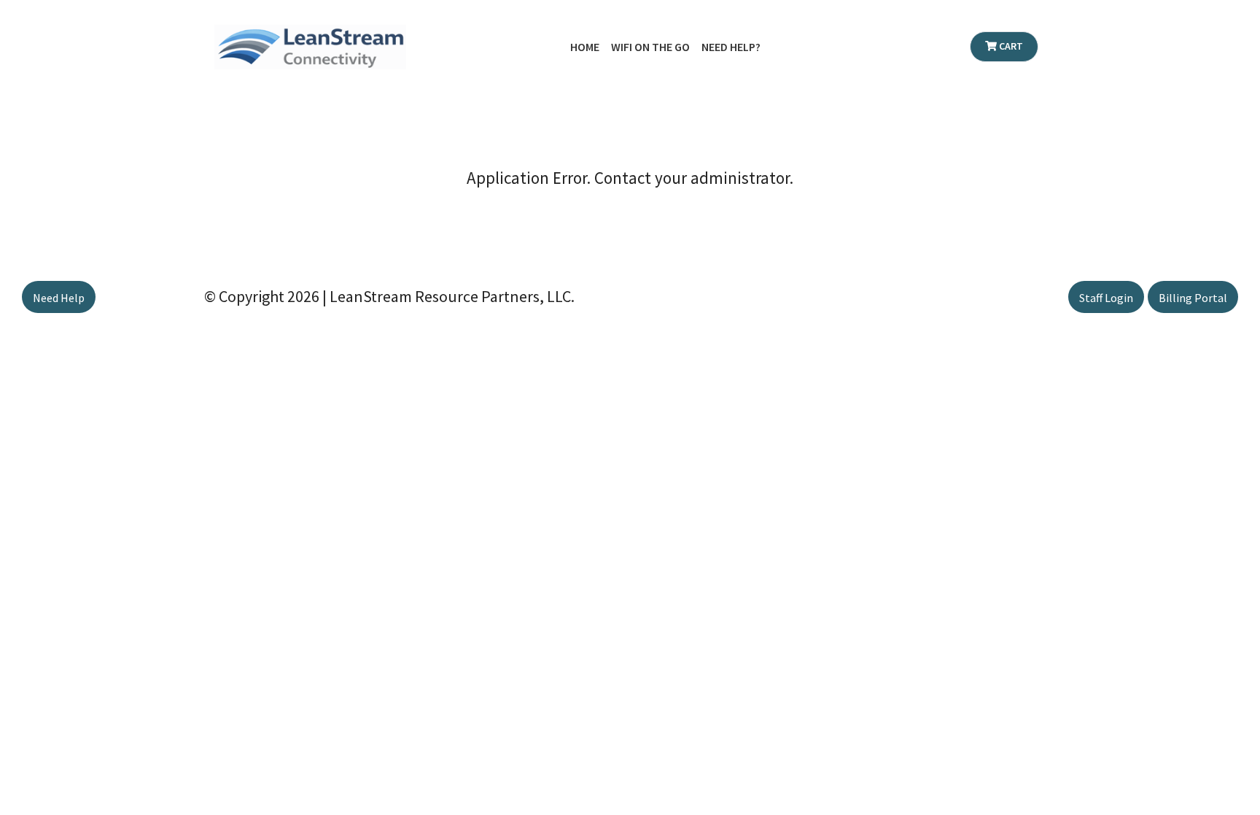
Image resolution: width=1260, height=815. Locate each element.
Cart (1010, 46)
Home (584, 46)
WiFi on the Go (650, 46)
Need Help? (731, 46)
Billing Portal (1193, 297)
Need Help (59, 297)
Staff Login (1106, 297)
